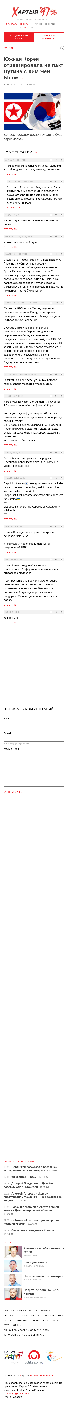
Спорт (30, 1315)
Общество (25, 1311)
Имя (6, 718)
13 (21, 78)
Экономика (43, 1311)
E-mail (7, 733)
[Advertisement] (34, 667)
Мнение (8, 1242)
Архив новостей (45, 24)
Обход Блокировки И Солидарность (26, 1330)
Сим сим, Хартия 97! (49, 37)
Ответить (10, 174)
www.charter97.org (44, 1375)
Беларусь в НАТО (34, 1335)
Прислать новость (17, 24)
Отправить (13, 791)
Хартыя (34, 12)
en (31, 28)
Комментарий (12, 748)
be (20, 28)
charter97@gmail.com (16, 1393)
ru (25, 28)
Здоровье (58, 1320)
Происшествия (13, 1315)
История (57, 1315)
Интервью (23, 1320)
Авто (7, 1325)
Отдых (17, 1325)
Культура (43, 1315)
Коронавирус (12, 1335)
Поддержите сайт (19, 37)
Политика (10, 1311)
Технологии (40, 1320)
